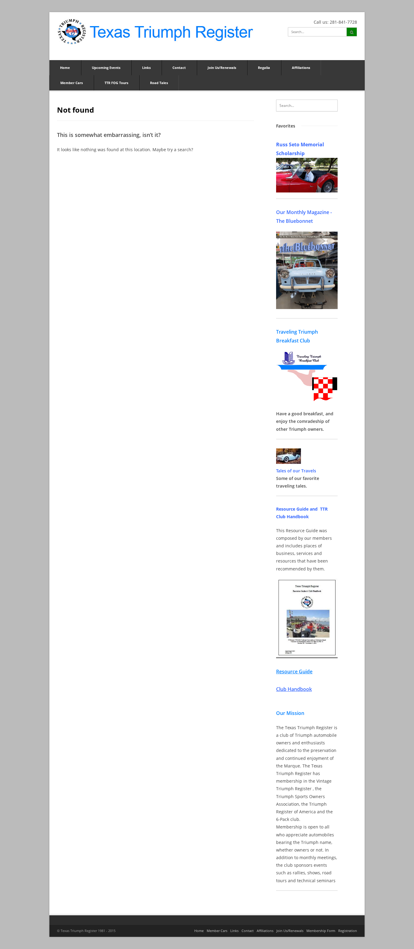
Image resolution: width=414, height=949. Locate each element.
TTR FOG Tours (116, 82)
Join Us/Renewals (222, 67)
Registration (347, 930)
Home (65, 67)
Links (146, 67)
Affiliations (301, 67)
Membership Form (320, 930)
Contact (179, 67)
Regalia (264, 67)
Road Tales (159, 82)
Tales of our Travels (296, 471)
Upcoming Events (106, 67)
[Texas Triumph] (155, 31)
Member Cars (71, 82)
